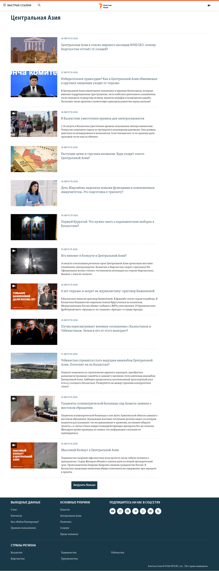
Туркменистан (69, 559)
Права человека (69, 534)
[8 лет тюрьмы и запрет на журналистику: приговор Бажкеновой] (34, 296)
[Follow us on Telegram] (135, 511)
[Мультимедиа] (209, 5)
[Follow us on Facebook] (128, 511)
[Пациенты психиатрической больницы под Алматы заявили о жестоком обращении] (34, 409)
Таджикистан (69, 552)
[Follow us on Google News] (150, 511)
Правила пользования (23, 528)
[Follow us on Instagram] (120, 511)
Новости (65, 510)
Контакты (16, 516)
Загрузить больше (84, 485)
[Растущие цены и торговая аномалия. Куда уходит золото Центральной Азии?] (34, 159)
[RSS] (158, 511)
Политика (66, 522)
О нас (14, 510)
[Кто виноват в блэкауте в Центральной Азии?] (34, 261)
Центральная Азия (70, 516)
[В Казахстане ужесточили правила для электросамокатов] (34, 124)
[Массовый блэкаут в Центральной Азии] (34, 455)
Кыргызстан (18, 559)
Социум (64, 528)
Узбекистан (117, 552)
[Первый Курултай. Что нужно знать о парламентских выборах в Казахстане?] (34, 227)
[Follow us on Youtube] (113, 511)
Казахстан (16, 552)
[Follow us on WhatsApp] (143, 511)
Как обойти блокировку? (25, 522)
